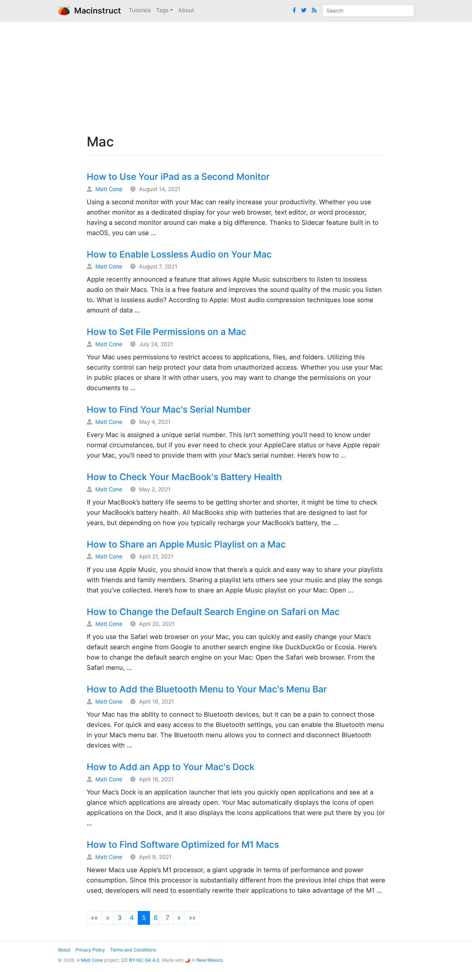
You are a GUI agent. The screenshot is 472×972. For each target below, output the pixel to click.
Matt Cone (108, 189)
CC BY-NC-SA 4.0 (140, 960)
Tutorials (140, 10)
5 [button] (144, 918)
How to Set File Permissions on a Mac (166, 331)
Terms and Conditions (133, 949)
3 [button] (120, 918)
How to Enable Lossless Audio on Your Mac (179, 254)
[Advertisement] (236, 76)
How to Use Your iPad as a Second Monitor (178, 176)
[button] (94, 918)
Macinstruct (95, 10)
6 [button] (156, 918)
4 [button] (132, 918)
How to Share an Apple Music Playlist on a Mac (186, 544)
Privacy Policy (90, 949)
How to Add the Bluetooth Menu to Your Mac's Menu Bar (207, 689)
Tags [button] (162, 10)
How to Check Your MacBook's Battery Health (184, 476)
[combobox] (368, 10)
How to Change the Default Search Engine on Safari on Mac (213, 611)
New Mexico (210, 960)
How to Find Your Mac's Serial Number (169, 409)
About (186, 10)
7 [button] (167, 918)
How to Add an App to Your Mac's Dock (171, 766)
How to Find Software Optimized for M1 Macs (183, 844)
